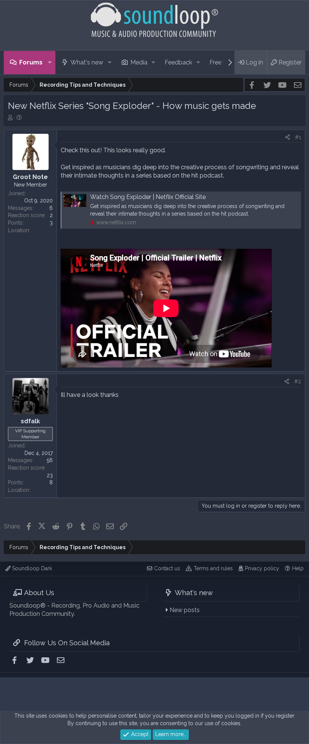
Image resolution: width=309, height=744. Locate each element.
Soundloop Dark (31, 568)
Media (138, 62)
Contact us (167, 568)
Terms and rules (213, 568)
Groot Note (30, 177)
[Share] (287, 137)
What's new (86, 62)
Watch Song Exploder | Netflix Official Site (148, 197)
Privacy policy (262, 568)
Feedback (178, 62)
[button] (49, 62)
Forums (31, 62)
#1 (298, 137)
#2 (297, 381)
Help (298, 568)
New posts (185, 610)
